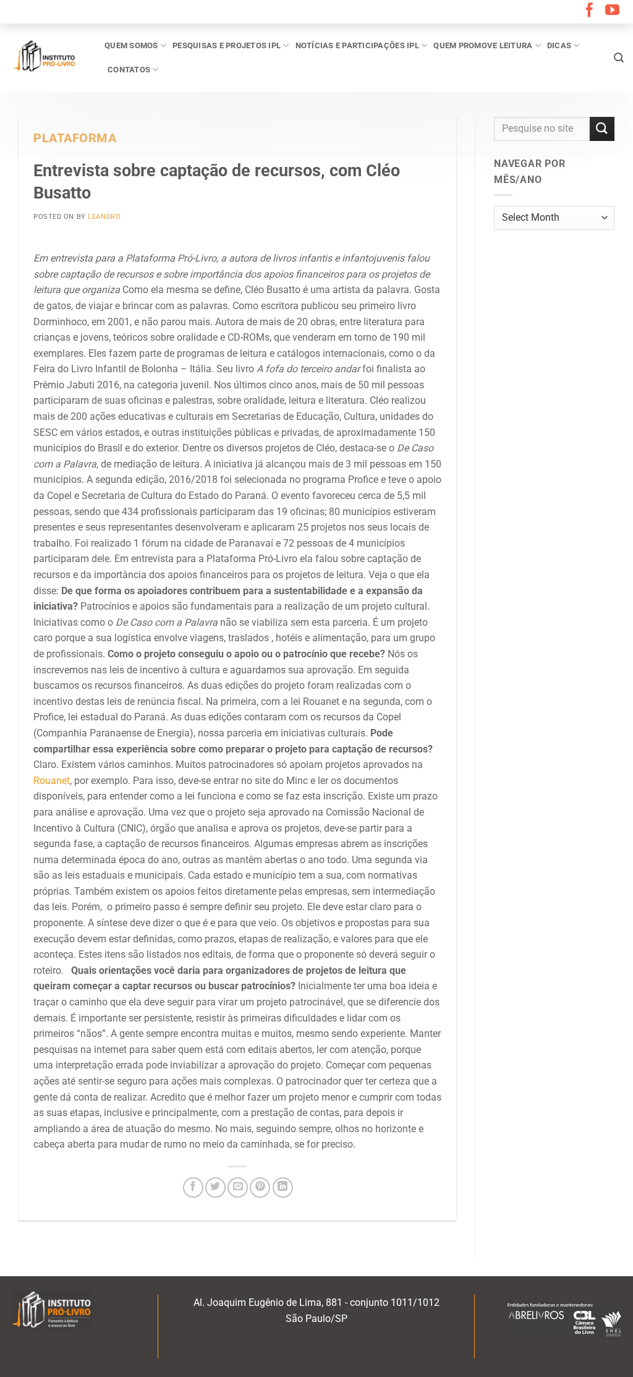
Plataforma (75, 138)
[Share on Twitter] (215, 1187)
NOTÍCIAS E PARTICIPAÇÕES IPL (357, 45)
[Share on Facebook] (193, 1187)
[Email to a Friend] (237, 1187)
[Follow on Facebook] (589, 11)
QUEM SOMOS (131, 45)
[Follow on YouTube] (612, 11)
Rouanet (51, 781)
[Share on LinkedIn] (283, 1187)
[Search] (619, 58)
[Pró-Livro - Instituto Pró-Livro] (47, 57)
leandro (104, 217)
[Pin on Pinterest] (260, 1187)
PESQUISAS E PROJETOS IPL (226, 45)
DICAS (559, 45)
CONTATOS (129, 69)
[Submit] (602, 129)
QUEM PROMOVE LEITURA (482, 45)
